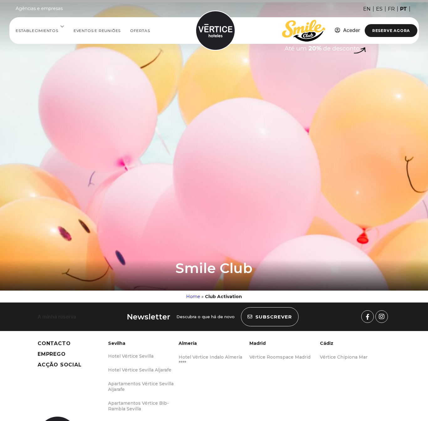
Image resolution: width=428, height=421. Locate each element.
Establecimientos (37, 30)
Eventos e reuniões (97, 30)
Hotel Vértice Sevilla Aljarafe (139, 370)
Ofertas (140, 30)
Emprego (52, 354)
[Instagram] (381, 316)
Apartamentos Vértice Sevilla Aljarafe (141, 386)
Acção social (60, 365)
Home (193, 296)
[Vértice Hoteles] (367, 316)
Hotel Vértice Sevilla (131, 356)
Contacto (54, 343)
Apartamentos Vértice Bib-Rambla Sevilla (138, 406)
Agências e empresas (39, 8)
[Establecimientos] (62, 26)
